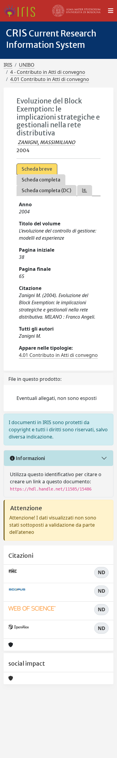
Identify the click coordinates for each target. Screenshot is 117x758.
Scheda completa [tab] (41, 180)
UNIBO (26, 65)
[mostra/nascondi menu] (110, 11)
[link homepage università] (76, 11)
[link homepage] (22, 11)
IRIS (8, 65)
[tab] (84, 190)
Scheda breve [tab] (37, 169)
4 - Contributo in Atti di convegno (47, 72)
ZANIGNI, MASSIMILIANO (46, 142)
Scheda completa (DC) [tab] (46, 190)
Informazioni (30, 458)
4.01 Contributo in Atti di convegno (49, 79)
